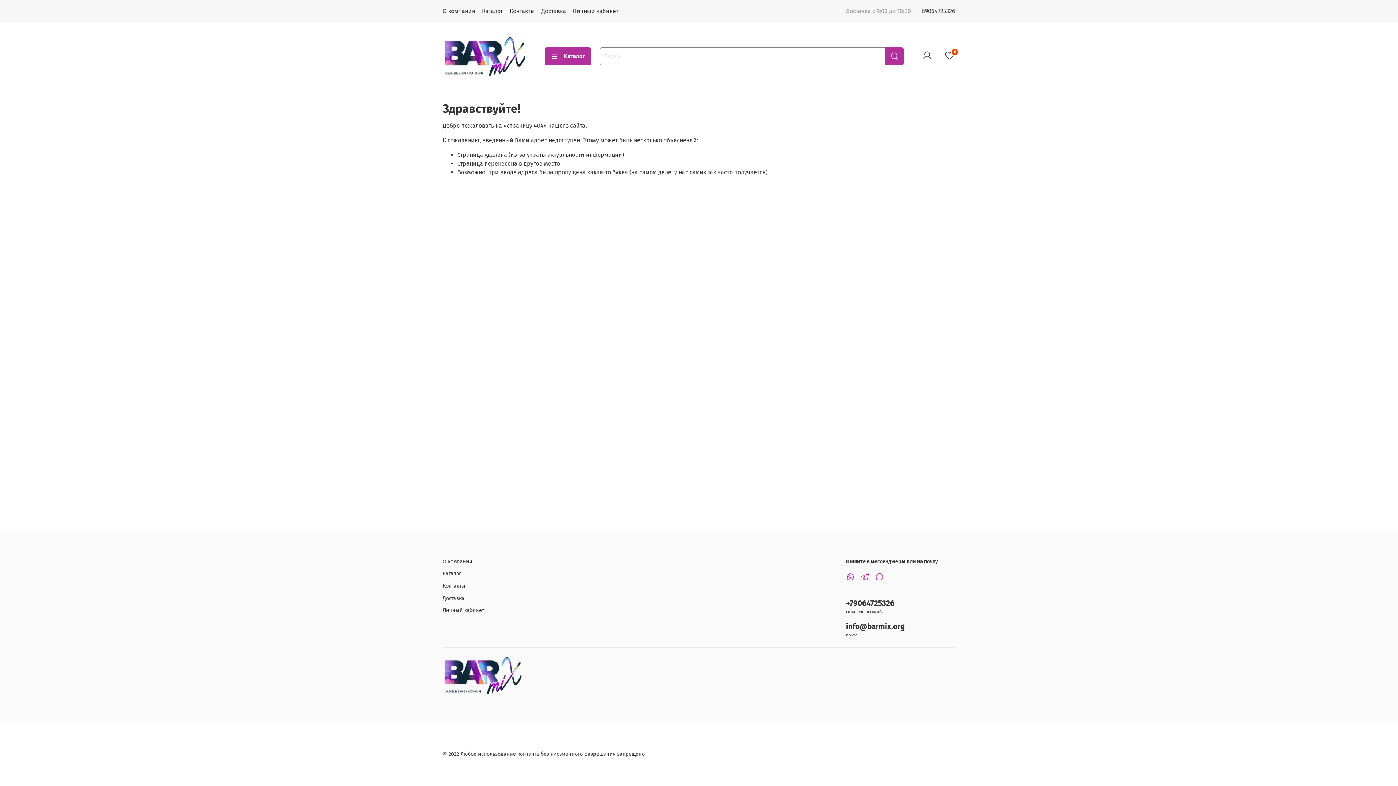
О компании (459, 11)
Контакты (522, 11)
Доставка (553, 11)
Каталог (492, 11)
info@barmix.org (875, 626)
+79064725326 (870, 603)
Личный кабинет (596, 11)
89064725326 (938, 11)
